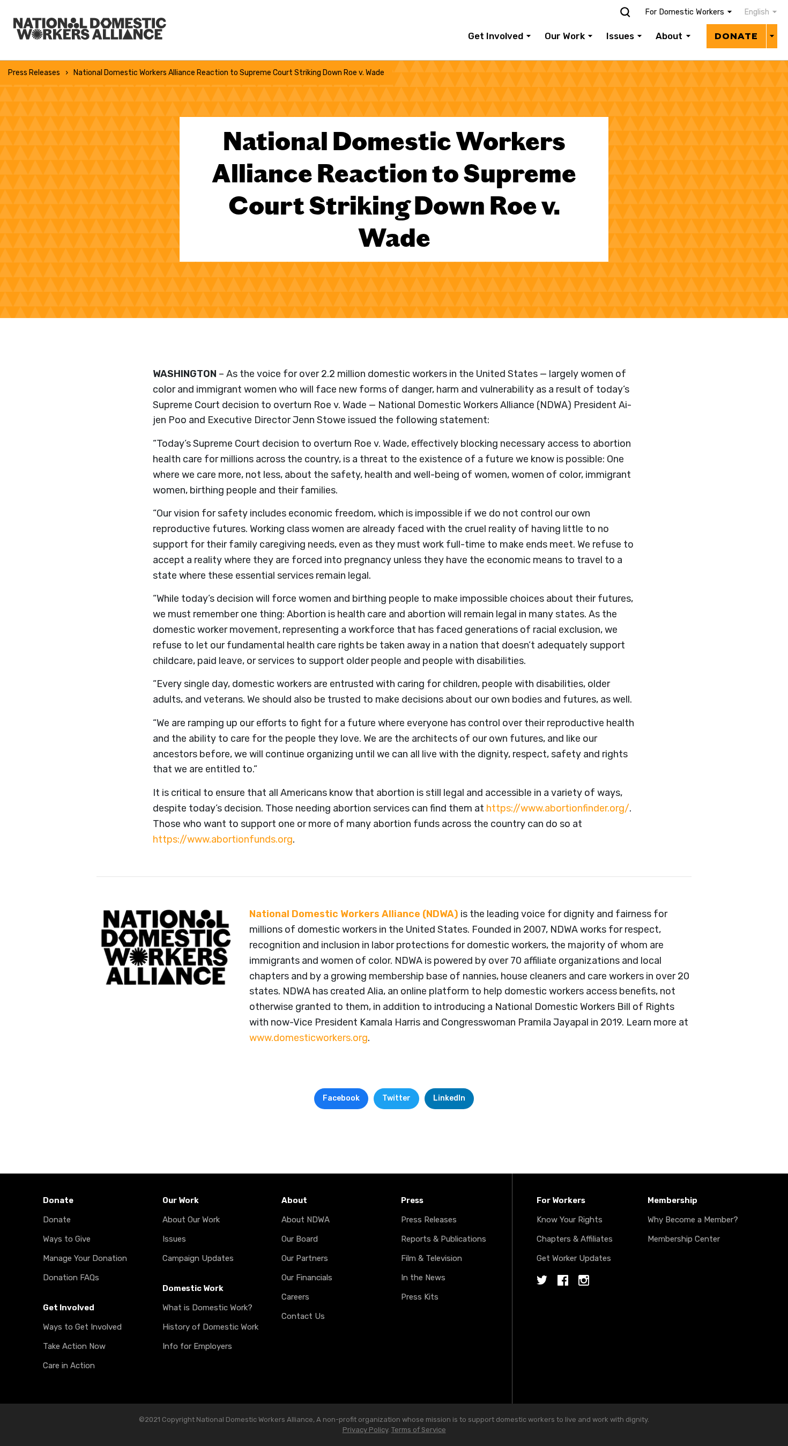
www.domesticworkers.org (308, 1038)
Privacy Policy (365, 1430)
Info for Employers (197, 1346)
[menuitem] (754, 12)
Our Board (299, 1239)
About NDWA (305, 1219)
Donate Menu (771, 36)
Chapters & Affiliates (575, 1239)
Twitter (396, 1098)
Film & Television (431, 1258)
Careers (295, 1297)
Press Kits (419, 1297)
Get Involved (495, 36)
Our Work (565, 36)
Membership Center (684, 1239)
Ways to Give (67, 1239)
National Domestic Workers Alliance (78, 7)
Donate (736, 36)
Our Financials (306, 1277)
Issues (620, 36)
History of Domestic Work (210, 1327)
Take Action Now (74, 1346)
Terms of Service (418, 1430)
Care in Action (69, 1365)
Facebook (341, 1098)
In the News (423, 1277)
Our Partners (304, 1258)
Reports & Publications (443, 1239)
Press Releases (34, 72)
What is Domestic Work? (207, 1307)
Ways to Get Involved (82, 1327)
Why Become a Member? (693, 1219)
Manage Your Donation (85, 1258)
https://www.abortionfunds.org (223, 839)
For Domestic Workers (684, 12)
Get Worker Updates (574, 1258)
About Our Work (191, 1219)
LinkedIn (449, 1098)
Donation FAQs (71, 1277)
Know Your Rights (570, 1219)
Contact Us (303, 1316)
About (669, 36)
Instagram (583, 1281)
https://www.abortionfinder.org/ (557, 808)
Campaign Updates (198, 1258)
